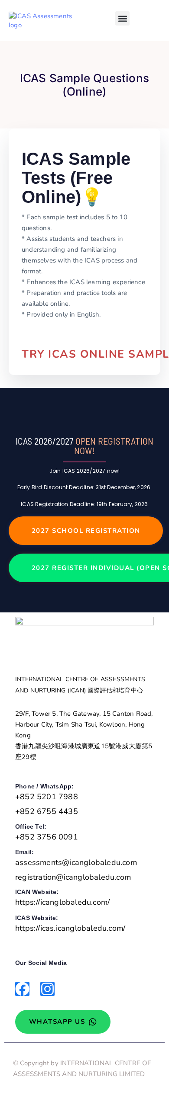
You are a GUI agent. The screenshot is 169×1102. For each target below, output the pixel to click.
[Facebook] (22, 989)
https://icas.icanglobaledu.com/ (70, 928)
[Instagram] (47, 989)
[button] (122, 18)
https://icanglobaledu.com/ (62, 902)
